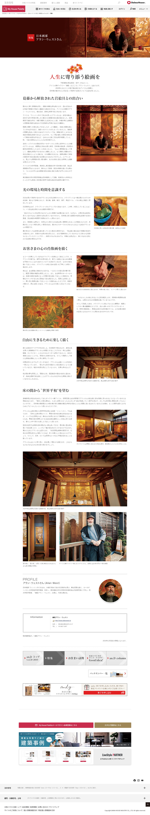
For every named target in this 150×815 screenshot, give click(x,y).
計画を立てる (92, 9)
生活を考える (76, 9)
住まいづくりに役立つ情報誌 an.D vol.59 (38, 13)
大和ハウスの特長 (28, 3)
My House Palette (21, 13)
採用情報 (33, 807)
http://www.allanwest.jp (63, 620)
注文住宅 (8, 2)
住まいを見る (60, 9)
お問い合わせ (43, 807)
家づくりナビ (78, 3)
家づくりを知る (44, 9)
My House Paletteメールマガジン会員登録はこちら (58, 725)
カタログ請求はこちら (113, 725)
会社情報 (25, 807)
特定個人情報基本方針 (46, 810)
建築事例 (43, 3)
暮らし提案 (56, 3)
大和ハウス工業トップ (12, 807)
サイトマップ (54, 807)
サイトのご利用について (13, 810)
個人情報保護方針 (30, 810)
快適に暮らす (108, 9)
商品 (66, 3)
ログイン (122, 9)
